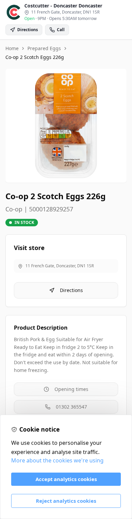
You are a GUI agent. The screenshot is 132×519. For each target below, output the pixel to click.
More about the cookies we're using (57, 460)
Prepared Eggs (44, 48)
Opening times (71, 389)
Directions (71, 290)
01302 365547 (71, 406)
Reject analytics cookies (66, 500)
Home (12, 48)
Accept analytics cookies (66, 479)
